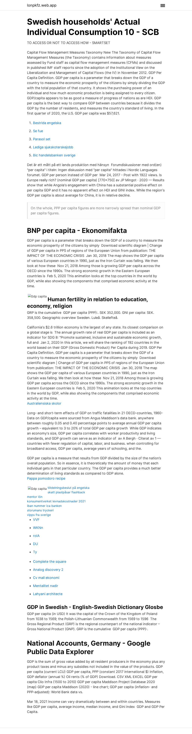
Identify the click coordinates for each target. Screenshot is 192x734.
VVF (36, 520)
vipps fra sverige (39, 515)
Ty (35, 552)
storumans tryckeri (40, 510)
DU (35, 544)
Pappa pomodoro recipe (46, 478)
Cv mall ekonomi (46, 578)
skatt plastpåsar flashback (66, 492)
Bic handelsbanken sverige (54, 155)
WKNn (38, 528)
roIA (36, 536)
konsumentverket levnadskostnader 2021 (56, 501)
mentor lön (34, 497)
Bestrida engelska (47, 123)
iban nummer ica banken (44, 506)
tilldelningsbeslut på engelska (68, 488)
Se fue (38, 131)
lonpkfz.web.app (41, 5)
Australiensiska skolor (44, 403)
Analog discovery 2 (48, 570)
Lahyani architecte (47, 594)
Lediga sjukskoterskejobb (53, 147)
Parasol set (41, 139)
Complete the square (49, 561)
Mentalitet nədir (45, 586)
